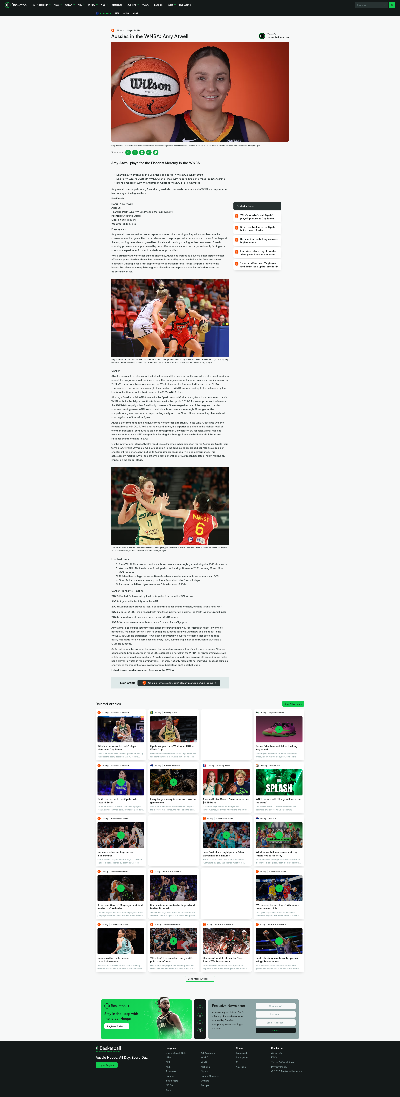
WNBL (204, 1062)
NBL (168, 1062)
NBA (168, 1057)
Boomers (171, 1071)
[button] (392, 5)
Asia (168, 1090)
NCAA (169, 1085)
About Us (276, 1052)
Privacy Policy (279, 1066)
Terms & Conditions (282, 1062)
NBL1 (168, 1066)
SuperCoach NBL (176, 1052)
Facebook (242, 1052)
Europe (205, 1085)
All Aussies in (208, 1052)
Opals (204, 1071)
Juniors (170, 1076)
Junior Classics (210, 1076)
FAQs (274, 1057)
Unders (205, 1080)
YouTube (241, 1066)
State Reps (172, 1080)
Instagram (242, 1057)
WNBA (204, 1057)
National (205, 1066)
